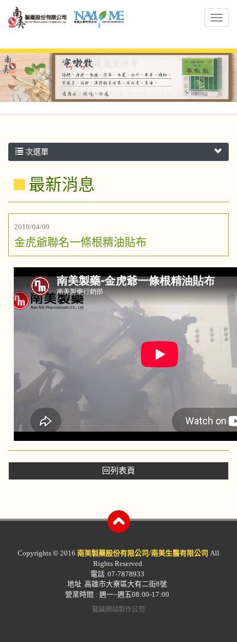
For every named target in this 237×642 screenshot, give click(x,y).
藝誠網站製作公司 (118, 609)
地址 (74, 584)
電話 (97, 574)
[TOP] (118, 521)
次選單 (36, 152)
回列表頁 (118, 470)
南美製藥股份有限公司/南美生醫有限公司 (66, 25)
